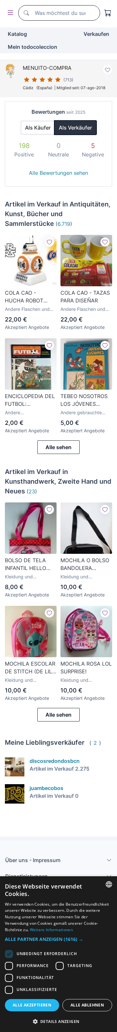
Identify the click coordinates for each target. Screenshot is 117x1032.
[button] (58, 939)
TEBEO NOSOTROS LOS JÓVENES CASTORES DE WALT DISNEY (86, 400)
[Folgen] (49, 242)
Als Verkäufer (75, 127)
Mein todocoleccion (32, 47)
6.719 (64, 224)
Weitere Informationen (51, 929)
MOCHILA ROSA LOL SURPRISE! (86, 667)
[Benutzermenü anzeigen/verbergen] (9, 13)
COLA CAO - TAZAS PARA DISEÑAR (85, 297)
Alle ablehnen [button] (87, 1005)
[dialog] (58, 954)
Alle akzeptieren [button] (32, 1005)
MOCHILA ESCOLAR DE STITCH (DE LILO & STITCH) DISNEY (30, 667)
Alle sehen (59, 447)
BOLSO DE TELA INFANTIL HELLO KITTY (25, 564)
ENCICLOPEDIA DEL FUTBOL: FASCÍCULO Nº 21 (30, 400)
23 (32, 491)
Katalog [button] (17, 34)
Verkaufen (96, 34)
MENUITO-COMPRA (47, 68)
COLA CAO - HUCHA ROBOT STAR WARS (24, 297)
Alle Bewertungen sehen (58, 173)
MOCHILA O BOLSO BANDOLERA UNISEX (84, 564)
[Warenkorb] (108, 13)
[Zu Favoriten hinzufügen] (107, 69)
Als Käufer (38, 127)
